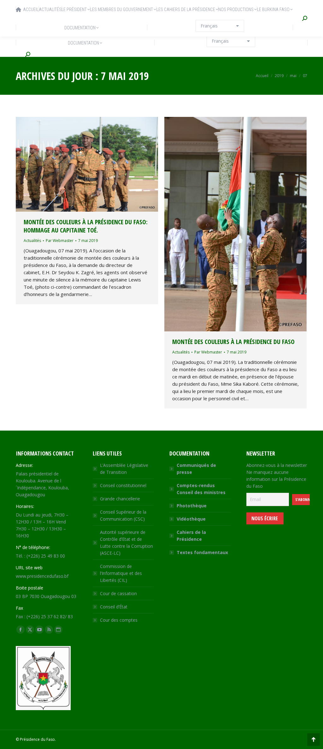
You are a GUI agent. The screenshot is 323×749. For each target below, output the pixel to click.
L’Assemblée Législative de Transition (124, 468)
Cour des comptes (119, 620)
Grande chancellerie (120, 499)
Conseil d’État (113, 607)
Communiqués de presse (196, 468)
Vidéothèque (191, 519)
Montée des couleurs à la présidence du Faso (233, 341)
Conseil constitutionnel (123, 485)
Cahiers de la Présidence (191, 535)
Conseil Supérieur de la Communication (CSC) (123, 515)
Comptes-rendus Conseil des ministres (201, 488)
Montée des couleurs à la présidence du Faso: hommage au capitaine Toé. (86, 226)
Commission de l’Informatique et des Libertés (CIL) (121, 573)
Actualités (32, 240)
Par (59, 240)
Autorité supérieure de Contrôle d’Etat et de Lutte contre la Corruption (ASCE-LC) (126, 542)
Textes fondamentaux (202, 552)
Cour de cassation (118, 593)
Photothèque (192, 506)
